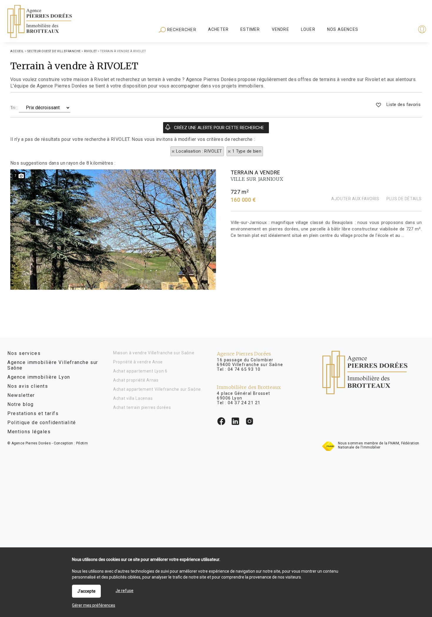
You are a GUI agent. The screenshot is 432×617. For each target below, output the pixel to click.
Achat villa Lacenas (133, 398)
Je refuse (124, 590)
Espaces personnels (399, 30)
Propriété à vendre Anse (138, 362)
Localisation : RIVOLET (199, 151)
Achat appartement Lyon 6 (140, 371)
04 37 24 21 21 (244, 402)
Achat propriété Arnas (136, 380)
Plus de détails (404, 198)
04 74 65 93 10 (244, 369)
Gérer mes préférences (93, 605)
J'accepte (86, 591)
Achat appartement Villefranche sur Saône (157, 389)
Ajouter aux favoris (355, 198)
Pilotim (82, 443)
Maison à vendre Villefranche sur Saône (154, 352)
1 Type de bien (246, 151)
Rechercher (181, 29)
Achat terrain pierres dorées (142, 407)
